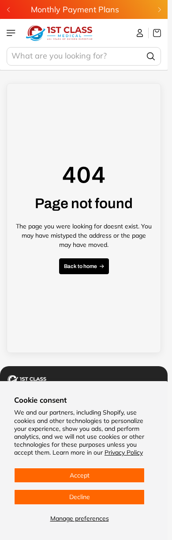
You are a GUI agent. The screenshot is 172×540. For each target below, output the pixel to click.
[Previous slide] (8, 9)
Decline (79, 497)
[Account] (140, 33)
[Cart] (155, 33)
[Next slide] (159, 9)
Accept (80, 475)
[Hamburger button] (12, 33)
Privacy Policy (124, 452)
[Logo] (59, 33)
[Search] (151, 56)
